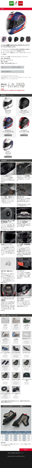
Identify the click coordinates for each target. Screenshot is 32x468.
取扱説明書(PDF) (7, 71)
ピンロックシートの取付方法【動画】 (12, 67)
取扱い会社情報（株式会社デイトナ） (16, 452)
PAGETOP (26, 449)
